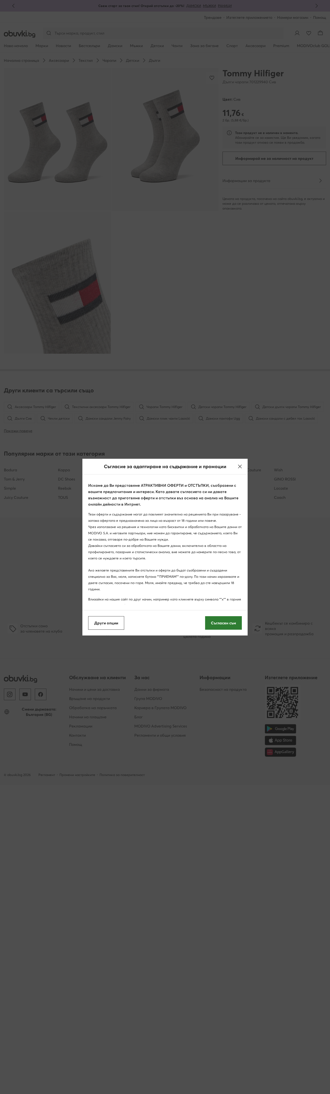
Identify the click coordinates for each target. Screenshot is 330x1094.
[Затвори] (240, 466)
